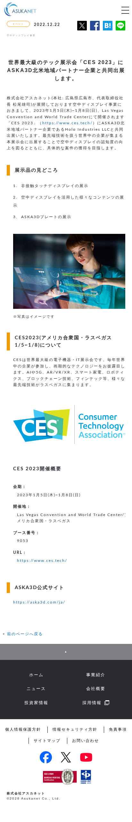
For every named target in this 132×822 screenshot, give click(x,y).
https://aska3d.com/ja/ (39, 602)
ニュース (36, 688)
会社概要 (95, 688)
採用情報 (92, 703)
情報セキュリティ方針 (75, 729)
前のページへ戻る (25, 634)
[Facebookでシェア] (95, 31)
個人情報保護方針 (23, 729)
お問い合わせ (85, 741)
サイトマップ (47, 741)
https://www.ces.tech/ (67, 123)
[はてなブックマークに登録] (107, 31)
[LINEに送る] (120, 31)
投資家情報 (36, 703)
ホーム (36, 675)
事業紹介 (95, 675)
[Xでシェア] (82, 31)
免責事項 (118, 729)
